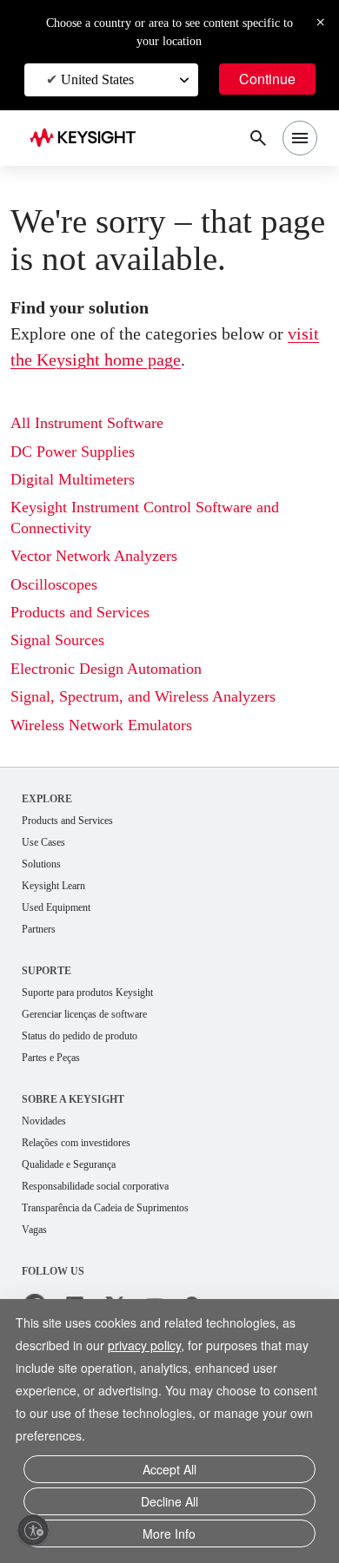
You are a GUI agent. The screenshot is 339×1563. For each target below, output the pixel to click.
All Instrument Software (96, 461)
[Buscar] (258, 138)
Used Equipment (63, 948)
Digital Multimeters (79, 517)
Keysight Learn (59, 926)
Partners (42, 971)
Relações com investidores (90, 1190)
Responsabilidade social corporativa (115, 1235)
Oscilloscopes (60, 622)
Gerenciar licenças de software (99, 1058)
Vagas (37, 1280)
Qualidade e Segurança (80, 1212)
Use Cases (49, 880)
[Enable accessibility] (33, 1530)
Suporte (47, 1012)
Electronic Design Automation (118, 706)
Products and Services (92, 650)
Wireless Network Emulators (113, 762)
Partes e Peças (59, 1103)
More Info (169, 1534)
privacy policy (154, 1352)
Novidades (49, 1167)
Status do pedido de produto (95, 1080)
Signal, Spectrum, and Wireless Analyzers (159, 734)
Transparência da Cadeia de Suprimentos (126, 1257)
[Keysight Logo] (88, 138)
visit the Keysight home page (151, 396)
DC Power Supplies (80, 489)
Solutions (46, 903)
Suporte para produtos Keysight (102, 1035)
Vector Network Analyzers (105, 593)
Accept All (169, 1475)
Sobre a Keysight (73, 1144)
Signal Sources (64, 678)
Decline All (169, 1505)
